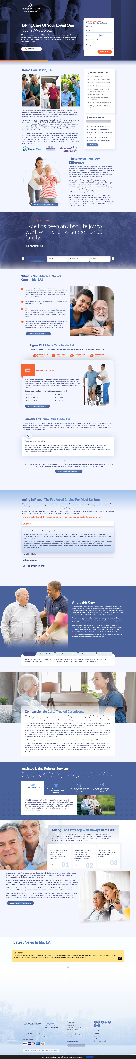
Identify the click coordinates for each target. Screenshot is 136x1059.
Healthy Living (30, 552)
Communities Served (100, 1039)
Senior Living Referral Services (74, 1025)
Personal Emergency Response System (76, 1034)
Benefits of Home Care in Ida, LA (100, 86)
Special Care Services (72, 1027)
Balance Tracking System (73, 1031)
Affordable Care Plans (97, 94)
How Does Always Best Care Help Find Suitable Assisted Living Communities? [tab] (79, 787)
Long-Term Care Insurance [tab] (66, 652)
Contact (96, 1036)
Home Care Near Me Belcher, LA (99, 137)
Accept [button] (89, 1056)
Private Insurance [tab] (87, 652)
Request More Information (43, 204)
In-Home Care (70, 1023)
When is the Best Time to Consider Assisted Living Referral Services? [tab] (102, 787)
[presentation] (23, 258)
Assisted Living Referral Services (100, 102)
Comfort (27, 521)
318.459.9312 (31, 49)
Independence (30, 558)
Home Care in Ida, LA (96, 76)
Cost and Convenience (34, 563)
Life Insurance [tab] (105, 652)
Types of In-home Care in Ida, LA (100, 82)
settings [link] (80, 1057)
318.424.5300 (50, 1025)
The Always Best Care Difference (100, 79)
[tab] (41, 355)
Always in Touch (71, 1029)
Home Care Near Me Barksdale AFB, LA (100, 133)
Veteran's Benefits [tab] (45, 652)
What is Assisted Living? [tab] (33, 785)
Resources (97, 1034)
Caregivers (97, 1031)
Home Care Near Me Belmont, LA (99, 140)
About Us (96, 1029)
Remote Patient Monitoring (74, 1032)
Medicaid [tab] (29, 652)
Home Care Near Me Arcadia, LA (99, 126)
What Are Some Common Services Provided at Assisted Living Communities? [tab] (56, 788)
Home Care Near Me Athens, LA (99, 129)
